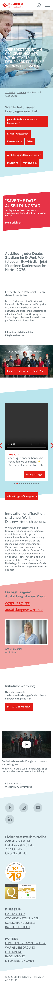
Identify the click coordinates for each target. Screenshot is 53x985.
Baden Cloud (15, 956)
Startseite (10, 92)
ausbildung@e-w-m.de (24, 609)
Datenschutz (15, 914)
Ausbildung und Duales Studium (24, 154)
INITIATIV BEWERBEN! (19, 706)
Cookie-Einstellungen (22, 918)
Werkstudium (30, 162)
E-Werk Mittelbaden (18, 133)
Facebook (9, 807)
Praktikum (12, 162)
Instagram (23, 807)
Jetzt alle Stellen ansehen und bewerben (22, 121)
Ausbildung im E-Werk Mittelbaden (23, 351)
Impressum (13, 909)
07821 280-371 (17, 603)
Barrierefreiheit (17, 927)
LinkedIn (9, 819)
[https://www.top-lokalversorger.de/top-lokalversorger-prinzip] (16, 873)
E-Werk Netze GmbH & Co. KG (25, 943)
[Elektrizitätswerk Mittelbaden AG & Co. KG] (12, 5)
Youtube (37, 807)
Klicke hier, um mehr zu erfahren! (24, 371)
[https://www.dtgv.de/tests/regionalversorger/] (20, 892)
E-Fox (30, 141)
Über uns (21, 92)
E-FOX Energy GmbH (19, 961)
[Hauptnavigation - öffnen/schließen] (47, 5)
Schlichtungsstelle (20, 923)
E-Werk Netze (14, 141)
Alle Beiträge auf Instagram (20, 496)
